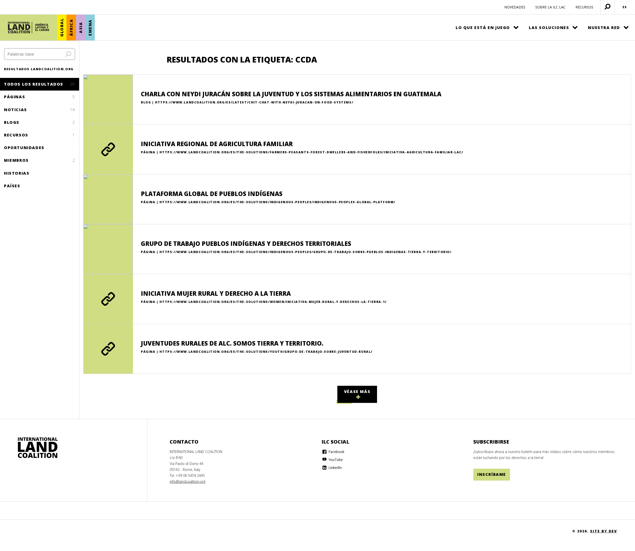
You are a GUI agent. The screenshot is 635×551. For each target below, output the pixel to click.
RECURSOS (584, 7)
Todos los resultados (39, 84)
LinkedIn (334, 467)
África (71, 27)
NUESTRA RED (604, 27)
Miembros (39, 160)
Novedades (514, 7)
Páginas (39, 96)
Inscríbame (491, 474)
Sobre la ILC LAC (550, 7)
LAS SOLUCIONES (549, 27)
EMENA (90, 27)
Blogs (39, 122)
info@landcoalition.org (187, 481)
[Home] (38, 448)
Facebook (335, 451)
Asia (80, 27)
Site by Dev (603, 531)
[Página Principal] (28, 27)
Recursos (39, 135)
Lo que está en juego (483, 27)
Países (12, 186)
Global (61, 27)
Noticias (39, 109)
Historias (16, 173)
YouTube (335, 459)
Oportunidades (24, 147)
